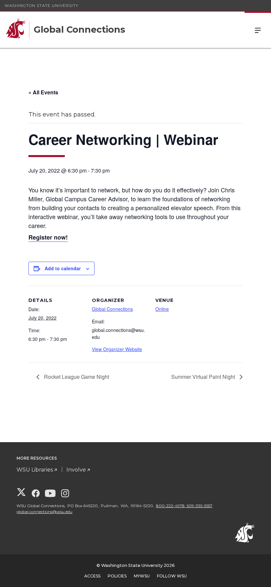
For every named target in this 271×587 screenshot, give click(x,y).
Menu (258, 30)
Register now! (48, 237)
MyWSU (142, 575)
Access (92, 575)
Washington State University (41, 5)
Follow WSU (172, 575)
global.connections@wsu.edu (44, 511)
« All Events (43, 92)
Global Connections (112, 309)
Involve (76, 470)
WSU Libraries (35, 470)
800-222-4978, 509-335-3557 (184, 505)
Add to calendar (63, 268)
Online (162, 309)
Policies (117, 575)
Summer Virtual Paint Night (203, 376)
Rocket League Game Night (76, 376)
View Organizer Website (117, 349)
